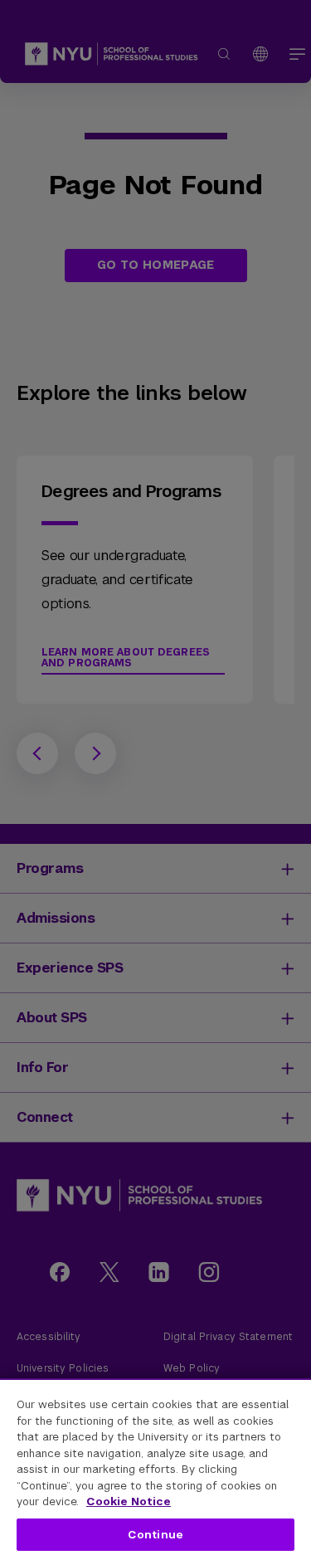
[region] (155, 1466)
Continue (155, 1535)
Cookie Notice (128, 1501)
